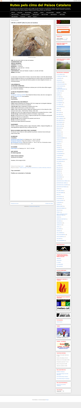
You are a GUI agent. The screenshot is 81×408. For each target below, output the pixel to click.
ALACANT (58, 92)
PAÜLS (58, 194)
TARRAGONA (44, 167)
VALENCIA (59, 230)
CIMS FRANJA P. (54, 14)
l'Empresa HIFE (18, 96)
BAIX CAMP (59, 112)
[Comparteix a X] (28, 166)
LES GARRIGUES (60, 161)
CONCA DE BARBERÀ (61, 137)
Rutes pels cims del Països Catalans (40, 5)
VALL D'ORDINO (60, 232)
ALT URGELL (59, 104)
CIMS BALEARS (35, 14)
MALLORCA (59, 167)
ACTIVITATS (22, 16)
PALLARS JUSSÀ (60, 190)
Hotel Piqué (14, 148)
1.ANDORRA (59, 78)
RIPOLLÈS (59, 210)
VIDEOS (29, 16)
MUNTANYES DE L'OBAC (61, 182)
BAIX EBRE (59, 114)
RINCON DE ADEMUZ (61, 208)
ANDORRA (58, 12)
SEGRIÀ (58, 217)
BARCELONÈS (59, 126)
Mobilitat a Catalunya (61, 371)
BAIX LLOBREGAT (60, 118)
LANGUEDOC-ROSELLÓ (61, 159)
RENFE (24, 94)
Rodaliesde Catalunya (16, 94)
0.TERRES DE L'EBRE (22, 167)
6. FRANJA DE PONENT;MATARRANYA (61, 89)
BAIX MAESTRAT (60, 120)
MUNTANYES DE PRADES (62, 186)
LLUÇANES (59, 165)
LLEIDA (58, 163)
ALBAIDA (58, 94)
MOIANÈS (58, 171)
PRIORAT (58, 204)
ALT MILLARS (59, 100)
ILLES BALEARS (60, 264)
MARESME (59, 169)
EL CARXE (59, 262)
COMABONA (59, 135)
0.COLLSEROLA (60, 74)
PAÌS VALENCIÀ (60, 266)
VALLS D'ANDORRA (60, 240)
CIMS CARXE (62, 14)
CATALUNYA (19, 12)
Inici (32, 203)
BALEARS (36, 12)
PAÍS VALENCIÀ (28, 12)
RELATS (35, 16)
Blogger (47, 399)
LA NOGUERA (59, 151)
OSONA (58, 188)
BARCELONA (59, 124)
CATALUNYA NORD (50, 12)
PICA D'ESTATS (60, 196)
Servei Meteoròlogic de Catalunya (63, 378)
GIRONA (58, 145)
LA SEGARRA (59, 155)
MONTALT (59, 173)
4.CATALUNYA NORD (61, 84)
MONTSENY (59, 175)
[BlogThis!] (27, 166)
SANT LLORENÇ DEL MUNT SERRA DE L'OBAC (62, 215)
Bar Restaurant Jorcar (16, 142)
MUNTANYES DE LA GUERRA (37, 167)
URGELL (58, 226)
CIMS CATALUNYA (15, 14)
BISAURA (58, 130)
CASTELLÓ (59, 132)
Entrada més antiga (49, 203)
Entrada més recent (14, 203)
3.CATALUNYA (29, 167)
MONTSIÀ (58, 178)
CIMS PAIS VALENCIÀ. (25, 14)
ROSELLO (59, 212)
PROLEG (13, 12)
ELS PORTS (59, 141)
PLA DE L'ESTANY (60, 200)
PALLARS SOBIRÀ (60, 192)
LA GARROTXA (59, 149)
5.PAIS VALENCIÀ (60, 86)
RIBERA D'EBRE (60, 206)
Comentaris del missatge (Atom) (34, 206)
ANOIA (58, 108)
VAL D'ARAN (59, 228)
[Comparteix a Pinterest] (30, 166)
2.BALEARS (59, 80)
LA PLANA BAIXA (60, 153)
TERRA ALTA (49, 167)
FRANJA (42, 12)
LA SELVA (58, 157)
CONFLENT (59, 139)
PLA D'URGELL (59, 198)
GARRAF (58, 143)
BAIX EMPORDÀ (60, 116)
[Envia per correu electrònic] (26, 166)
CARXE (64, 12)
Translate (65, 39)
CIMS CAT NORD (44, 14)
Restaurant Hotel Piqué (17, 139)
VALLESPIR (59, 238)
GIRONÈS (58, 147)
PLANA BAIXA (59, 202)
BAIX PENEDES (60, 122)
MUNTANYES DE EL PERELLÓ (62, 180)
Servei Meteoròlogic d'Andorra (62, 376)
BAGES (58, 110)
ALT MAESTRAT (60, 98)
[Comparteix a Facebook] (29, 166)
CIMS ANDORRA (14, 16)
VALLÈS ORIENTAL (60, 236)
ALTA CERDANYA (60, 106)
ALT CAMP (59, 96)
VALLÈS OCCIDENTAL (61, 234)
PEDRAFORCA (59, 321)
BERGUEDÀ (59, 128)
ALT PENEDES (59, 102)
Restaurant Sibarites (16, 141)
